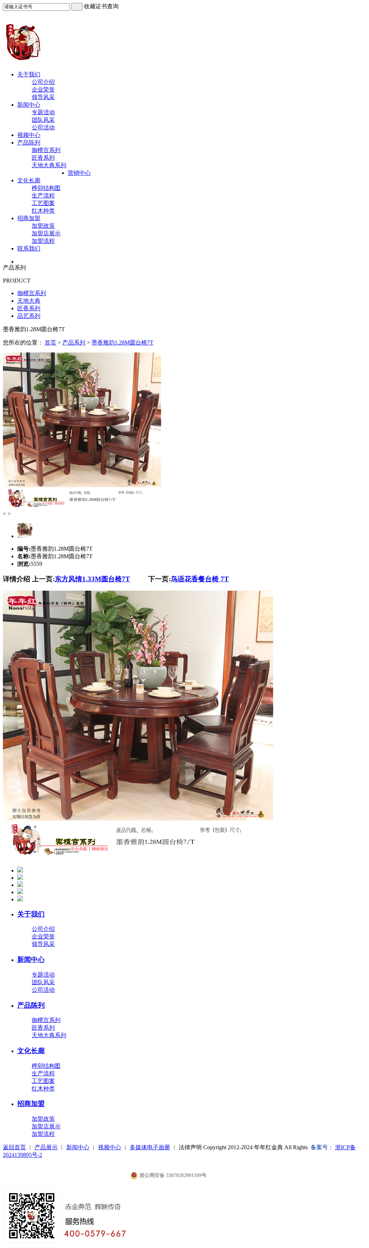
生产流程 (43, 195)
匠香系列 (43, 158)
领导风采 (43, 97)
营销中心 (79, 173)
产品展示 (46, 1147)
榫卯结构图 (46, 188)
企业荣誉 (43, 89)
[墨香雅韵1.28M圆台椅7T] (82, 509)
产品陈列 (28, 142)
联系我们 (28, 248)
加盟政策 (43, 226)
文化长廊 (28, 180)
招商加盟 (28, 218)
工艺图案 (43, 203)
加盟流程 (43, 241)
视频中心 (28, 135)
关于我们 (28, 74)
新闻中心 (28, 105)
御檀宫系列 (46, 150)
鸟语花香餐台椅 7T (200, 579)
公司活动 (43, 127)
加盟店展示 (46, 233)
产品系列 (73, 342)
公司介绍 (43, 82)
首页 (50, 342)
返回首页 (14, 1147)
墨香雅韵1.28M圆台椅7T (123, 342)
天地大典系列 (49, 165)
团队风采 (43, 120)
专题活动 (43, 112)
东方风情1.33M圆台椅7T (92, 579)
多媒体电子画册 (150, 1147)
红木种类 (43, 211)
